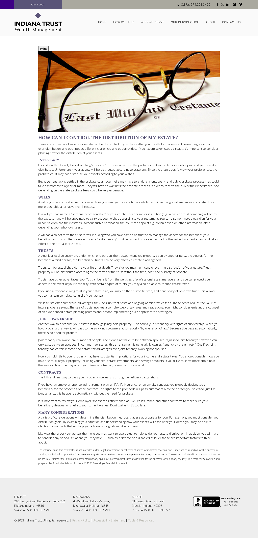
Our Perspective (185, 22)
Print (43, 49)
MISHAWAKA (81, 497)
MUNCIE (137, 497)
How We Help (123, 22)
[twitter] (223, 4)
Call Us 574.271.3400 (195, 4)
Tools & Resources (141, 520)
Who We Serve (152, 22)
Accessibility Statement (109, 520)
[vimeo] (241, 4)
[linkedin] (228, 4)
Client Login (38, 4)
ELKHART (20, 497)
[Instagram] (235, 4)
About (211, 22)
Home (102, 22)
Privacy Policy (81, 520)
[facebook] (218, 4)
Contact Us (231, 22)
